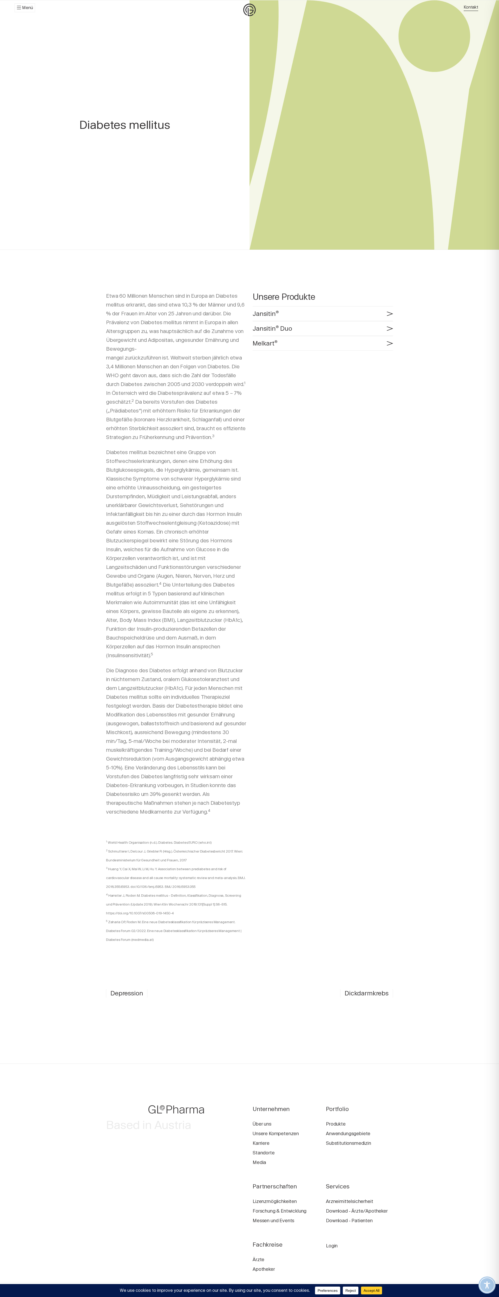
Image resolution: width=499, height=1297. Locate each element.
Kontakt (471, 7)
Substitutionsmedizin (348, 1143)
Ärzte (258, 1259)
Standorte (264, 1152)
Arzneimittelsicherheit (349, 1201)
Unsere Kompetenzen (276, 1133)
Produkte (336, 1124)
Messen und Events (273, 1220)
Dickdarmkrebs (367, 993)
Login (332, 1245)
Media (259, 1162)
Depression (126, 993)
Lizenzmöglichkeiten (275, 1201)
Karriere (261, 1143)
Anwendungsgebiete (348, 1133)
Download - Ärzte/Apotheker (357, 1211)
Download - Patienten (349, 1220)
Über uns (262, 1124)
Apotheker (264, 1269)
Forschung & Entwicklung (279, 1211)
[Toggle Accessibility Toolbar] (487, 1285)
